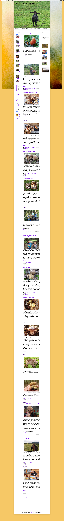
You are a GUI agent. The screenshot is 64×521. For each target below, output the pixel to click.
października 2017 (17, 94)
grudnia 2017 (17, 91)
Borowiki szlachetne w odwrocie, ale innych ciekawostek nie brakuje (30, 62)
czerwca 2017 (17, 100)
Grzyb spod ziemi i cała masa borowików (30, 92)
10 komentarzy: (33, 88)
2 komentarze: (34, 462)
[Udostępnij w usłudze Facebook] (38, 88)
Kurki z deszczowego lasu (27, 467)
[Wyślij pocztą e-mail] (36, 88)
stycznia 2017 (17, 106)
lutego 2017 (17, 105)
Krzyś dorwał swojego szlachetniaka (29, 323)
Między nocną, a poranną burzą (28, 297)
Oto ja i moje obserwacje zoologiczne (37, 28)
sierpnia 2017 (17, 97)
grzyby (27, 89)
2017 (17, 90)
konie (28, 400)
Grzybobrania (31, 28)
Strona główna (16, 28)
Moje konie (27, 28)
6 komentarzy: (34, 262)
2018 (17, 89)
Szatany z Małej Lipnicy (27, 267)
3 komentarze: (33, 147)
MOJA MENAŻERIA (25, 3)
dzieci (25, 89)
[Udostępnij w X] (37, 88)
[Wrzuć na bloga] (36, 147)
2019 (17, 88)
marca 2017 (17, 104)
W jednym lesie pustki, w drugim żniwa (29, 121)
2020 (17, 87)
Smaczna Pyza (17, 113)
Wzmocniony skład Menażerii (28, 208)
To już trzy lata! (19, 81)
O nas (19, 28)
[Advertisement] (18, 504)
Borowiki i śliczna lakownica (28, 178)
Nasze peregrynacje (45, 28)
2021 (17, 86)
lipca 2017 (17, 99)
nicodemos (32, 512)
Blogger (41, 512)
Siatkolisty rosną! (26, 355)
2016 (17, 108)
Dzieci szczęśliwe (23, 28)
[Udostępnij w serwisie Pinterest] (38, 231)
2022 (17, 85)
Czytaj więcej (24, 55)
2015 (17, 109)
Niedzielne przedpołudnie (27, 438)
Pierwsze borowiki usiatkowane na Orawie (30, 151)
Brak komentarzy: (34, 173)
